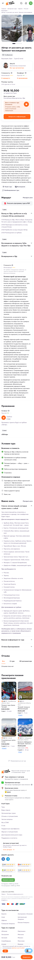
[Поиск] (21, 3)
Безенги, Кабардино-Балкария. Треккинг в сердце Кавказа (25, 743)
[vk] (3, 859)
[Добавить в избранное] (14, 683)
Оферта (3, 894)
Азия (3, 917)
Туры (3, 807)
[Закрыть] (31, 213)
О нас (3, 825)
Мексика (21, 934)
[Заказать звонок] (31, 3)
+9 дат (20, 752)
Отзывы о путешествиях (9, 816)
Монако (20, 938)
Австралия (5, 934)
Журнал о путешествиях (9, 832)
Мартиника (21, 931)
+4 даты (4, 748)
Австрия (4, 938)
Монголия (21, 941)
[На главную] (10, 3)
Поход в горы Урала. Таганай (8, 706)
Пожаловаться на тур (18, 761)
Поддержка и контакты (9, 838)
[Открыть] (31, 243)
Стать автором (7, 849)
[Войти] (25, 3)
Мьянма (20, 944)
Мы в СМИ (5, 822)
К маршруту (5, 78)
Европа (3, 914)
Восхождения (21, 186)
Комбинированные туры (12, 190)
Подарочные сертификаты (10, 829)
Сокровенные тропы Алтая (8, 741)
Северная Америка (8, 923)
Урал (10, 58)
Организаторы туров (8, 813)
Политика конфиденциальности (15, 894)
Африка (4, 920)
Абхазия (4, 931)
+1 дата (20, 715)
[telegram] (8, 859)
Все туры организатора (17, 68)
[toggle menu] (3, 3)
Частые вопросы (7, 819)
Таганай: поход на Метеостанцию (24, 708)
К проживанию (22, 78)
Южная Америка (23, 922)
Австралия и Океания (25, 914)
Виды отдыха (5, 810)
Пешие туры (8, 186)
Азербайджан (6, 941)
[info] (31, 784)
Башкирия (4, 58)
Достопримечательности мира (11, 835)
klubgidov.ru (4, 900)
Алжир (3, 944)
